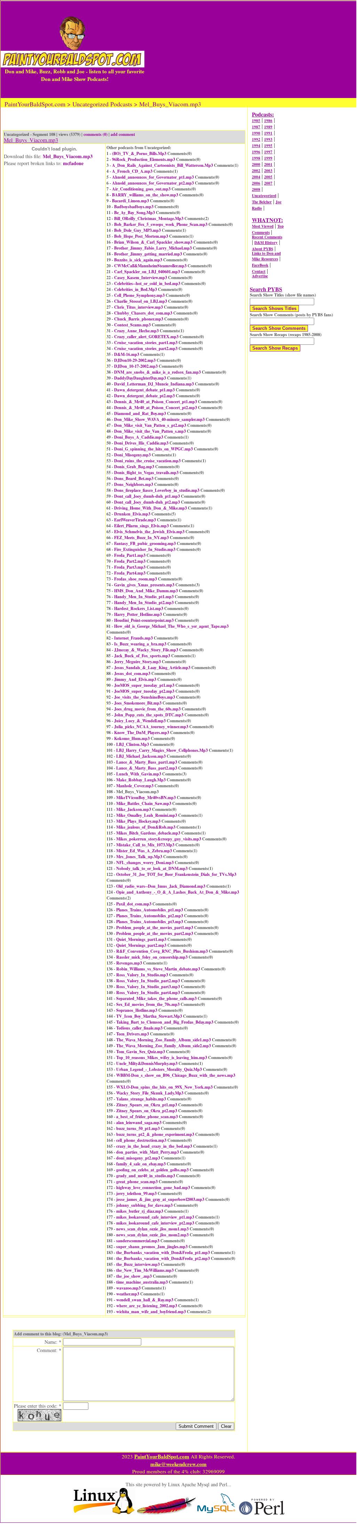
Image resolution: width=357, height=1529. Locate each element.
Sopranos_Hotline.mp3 (136, 1010)
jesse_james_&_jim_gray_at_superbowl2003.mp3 (160, 1199)
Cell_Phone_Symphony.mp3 (139, 295)
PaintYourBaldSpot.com (161, 1456)
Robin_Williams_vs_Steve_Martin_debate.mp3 (158, 969)
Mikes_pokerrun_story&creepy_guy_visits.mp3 (158, 839)
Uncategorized (264, 195)
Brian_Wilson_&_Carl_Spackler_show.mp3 (153, 242)
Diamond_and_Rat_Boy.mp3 (140, 413)
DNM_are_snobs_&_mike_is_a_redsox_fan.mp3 (157, 372)
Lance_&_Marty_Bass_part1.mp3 (146, 762)
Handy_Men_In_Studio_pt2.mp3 (144, 602)
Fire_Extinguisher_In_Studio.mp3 (144, 549)
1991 (268, 133)
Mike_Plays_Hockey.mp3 (138, 821)
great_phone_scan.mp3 (137, 1182)
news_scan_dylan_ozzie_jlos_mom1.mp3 (152, 1229)
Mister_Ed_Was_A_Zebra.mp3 (144, 851)
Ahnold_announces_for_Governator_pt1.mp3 (153, 177)
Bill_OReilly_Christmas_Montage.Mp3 (148, 218)
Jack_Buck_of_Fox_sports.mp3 (142, 656)
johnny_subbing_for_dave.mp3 (144, 1205)
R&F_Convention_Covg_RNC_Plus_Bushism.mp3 (162, 951)
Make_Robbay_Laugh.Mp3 (141, 780)
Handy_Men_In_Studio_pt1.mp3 (144, 597)
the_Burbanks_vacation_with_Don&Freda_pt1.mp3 (163, 1252)
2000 (256, 164)
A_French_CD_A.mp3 (132, 171)
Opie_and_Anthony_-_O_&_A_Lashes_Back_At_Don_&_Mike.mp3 (177, 892)
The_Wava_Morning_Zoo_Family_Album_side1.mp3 (163, 1040)
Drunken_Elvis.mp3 (132, 514)
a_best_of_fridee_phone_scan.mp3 (147, 1117)
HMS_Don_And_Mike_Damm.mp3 (146, 591)
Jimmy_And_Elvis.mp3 (135, 679)
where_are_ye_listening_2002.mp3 (146, 1306)
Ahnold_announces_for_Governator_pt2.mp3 (153, 183)
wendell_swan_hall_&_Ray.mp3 (144, 1300)
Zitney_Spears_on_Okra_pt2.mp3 (146, 1111)
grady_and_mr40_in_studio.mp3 (145, 1176)
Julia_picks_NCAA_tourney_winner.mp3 (151, 727)
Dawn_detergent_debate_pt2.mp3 (144, 396)
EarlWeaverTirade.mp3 (135, 520)
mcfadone (73, 163)
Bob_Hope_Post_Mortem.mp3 (141, 236)
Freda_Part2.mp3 (129, 561)
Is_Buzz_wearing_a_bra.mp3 (140, 644)
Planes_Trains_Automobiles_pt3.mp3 (149, 922)
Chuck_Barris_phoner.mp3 (138, 319)
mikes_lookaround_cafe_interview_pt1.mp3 (155, 1217)
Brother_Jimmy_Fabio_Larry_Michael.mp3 (153, 248)
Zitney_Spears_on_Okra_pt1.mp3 (146, 1105)
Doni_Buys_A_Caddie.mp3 (138, 437)
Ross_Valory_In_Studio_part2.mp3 (148, 981)
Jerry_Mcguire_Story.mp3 (137, 662)
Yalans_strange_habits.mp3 (141, 1099)
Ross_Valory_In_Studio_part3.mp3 (148, 987)
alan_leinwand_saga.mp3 (138, 1122)
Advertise (260, 276)
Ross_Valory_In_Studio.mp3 (142, 975)
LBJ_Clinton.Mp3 (132, 744)
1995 (268, 145)
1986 (268, 120)
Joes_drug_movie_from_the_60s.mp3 (147, 709)
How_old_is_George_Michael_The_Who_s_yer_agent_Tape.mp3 (171, 626)
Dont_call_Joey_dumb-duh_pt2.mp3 (147, 502)
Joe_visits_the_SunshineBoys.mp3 (144, 697)
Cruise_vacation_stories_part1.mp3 (145, 342)
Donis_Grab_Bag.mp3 (134, 467)
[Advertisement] (250, 49)
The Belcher (262, 202)
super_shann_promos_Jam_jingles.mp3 (152, 1247)
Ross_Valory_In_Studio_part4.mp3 (148, 992)
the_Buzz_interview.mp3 (138, 1264)
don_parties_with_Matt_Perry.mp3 (147, 1152)
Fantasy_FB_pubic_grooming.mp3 (145, 543)
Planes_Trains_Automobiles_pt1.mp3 (149, 910)
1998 (256, 158)
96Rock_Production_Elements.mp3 (143, 159)
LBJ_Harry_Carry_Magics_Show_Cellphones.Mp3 (162, 750)
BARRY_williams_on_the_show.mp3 (145, 195)
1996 (256, 152)
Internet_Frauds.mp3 (133, 638)
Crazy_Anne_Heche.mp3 (136, 331)
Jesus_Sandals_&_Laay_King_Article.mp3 (152, 667)
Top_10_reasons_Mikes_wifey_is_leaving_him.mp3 (161, 1057)
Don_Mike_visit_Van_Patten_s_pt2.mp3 (150, 425)
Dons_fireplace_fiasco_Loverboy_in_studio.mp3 (156, 490)
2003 (268, 170)
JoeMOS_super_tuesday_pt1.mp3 (144, 685)
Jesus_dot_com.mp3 (132, 673)
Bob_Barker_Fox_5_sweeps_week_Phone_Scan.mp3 (160, 224)
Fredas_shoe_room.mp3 (135, 579)
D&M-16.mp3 (126, 354)
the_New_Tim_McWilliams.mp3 (145, 1270)
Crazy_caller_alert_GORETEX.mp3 (146, 337)
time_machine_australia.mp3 (142, 1282)
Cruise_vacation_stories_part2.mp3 (145, 348)
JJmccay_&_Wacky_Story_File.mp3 (146, 650)
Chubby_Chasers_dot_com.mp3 (143, 313)
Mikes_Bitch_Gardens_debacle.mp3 (148, 833)
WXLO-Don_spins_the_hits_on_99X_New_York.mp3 (164, 1087)
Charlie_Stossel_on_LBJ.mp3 (140, 301)
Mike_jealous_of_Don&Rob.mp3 (145, 827)
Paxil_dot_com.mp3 (133, 904)
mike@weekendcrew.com (178, 1464)
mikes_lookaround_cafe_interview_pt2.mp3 (155, 1223)
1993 (268, 139)
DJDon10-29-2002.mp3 (135, 360)
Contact (258, 271)
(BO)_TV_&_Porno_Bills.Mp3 (139, 153)
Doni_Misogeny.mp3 (132, 455)
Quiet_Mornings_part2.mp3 (141, 945)
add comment (123, 134)
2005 (268, 177)
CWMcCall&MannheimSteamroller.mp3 (150, 266)
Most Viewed (262, 226)
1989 (268, 127)
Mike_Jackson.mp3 (133, 809)
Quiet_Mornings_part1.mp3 (141, 939)
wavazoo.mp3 (128, 1288)
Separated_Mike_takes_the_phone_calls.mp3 (156, 998)
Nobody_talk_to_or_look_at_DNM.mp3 (152, 868)
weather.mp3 (127, 1294)
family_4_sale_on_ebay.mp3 (141, 1164)
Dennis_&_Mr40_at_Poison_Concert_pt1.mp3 (155, 402)
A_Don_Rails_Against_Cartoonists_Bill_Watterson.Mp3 (162, 165)
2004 (256, 177)
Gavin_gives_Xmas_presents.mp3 (144, 585)
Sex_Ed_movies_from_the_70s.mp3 (148, 1004)
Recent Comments (267, 237)
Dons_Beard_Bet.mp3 (133, 478)
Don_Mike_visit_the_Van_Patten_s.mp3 (150, 431)
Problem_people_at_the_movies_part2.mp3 (154, 933)
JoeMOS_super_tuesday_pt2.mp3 (144, 691)
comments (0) (96, 134)
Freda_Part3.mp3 (129, 567)
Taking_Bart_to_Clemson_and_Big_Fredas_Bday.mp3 (164, 1022)
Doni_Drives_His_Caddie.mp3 (141, 443)
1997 (268, 152)
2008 (256, 189)
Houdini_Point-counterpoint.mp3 (144, 620)
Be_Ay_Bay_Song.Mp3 (134, 212)
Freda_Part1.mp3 (129, 555)
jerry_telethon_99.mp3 (136, 1193)
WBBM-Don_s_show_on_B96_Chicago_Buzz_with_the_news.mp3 (175, 1075)
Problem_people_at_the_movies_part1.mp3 (154, 927)
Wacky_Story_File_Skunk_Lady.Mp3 (149, 1093)
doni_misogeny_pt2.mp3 (138, 1158)
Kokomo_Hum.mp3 (132, 738)
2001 (268, 164)
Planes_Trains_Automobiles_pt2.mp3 (149, 916)
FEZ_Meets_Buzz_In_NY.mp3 (141, 537)
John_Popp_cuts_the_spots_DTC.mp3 (148, 715)
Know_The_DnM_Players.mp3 (141, 732)
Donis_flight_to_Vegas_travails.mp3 (146, 472)
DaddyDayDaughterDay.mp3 (140, 378)
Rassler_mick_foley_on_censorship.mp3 (152, 957)
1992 (256, 139)
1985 (256, 120)
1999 (268, 158)
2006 (256, 183)
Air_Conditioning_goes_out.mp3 (141, 189)
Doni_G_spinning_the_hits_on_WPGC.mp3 (153, 449)
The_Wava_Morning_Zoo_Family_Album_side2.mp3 (163, 1046)
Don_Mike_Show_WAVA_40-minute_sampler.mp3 (159, 419)
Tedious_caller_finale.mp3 (139, 1028)
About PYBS (262, 249)
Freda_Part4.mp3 (129, 573)
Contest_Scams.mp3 (132, 325)
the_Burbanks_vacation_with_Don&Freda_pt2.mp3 (163, 1258)
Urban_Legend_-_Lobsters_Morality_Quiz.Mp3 (159, 1069)
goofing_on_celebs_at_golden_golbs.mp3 (152, 1170)
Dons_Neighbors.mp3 (133, 484)
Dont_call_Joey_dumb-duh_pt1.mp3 (147, 496)
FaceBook (260, 265)
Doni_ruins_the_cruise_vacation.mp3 (147, 461)
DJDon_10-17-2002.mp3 (136, 366)
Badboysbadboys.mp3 (133, 207)
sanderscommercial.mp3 (137, 1241)
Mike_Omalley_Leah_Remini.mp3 (146, 815)
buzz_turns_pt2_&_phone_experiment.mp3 (155, 1134)
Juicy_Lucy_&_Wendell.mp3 (140, 721)
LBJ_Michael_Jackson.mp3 (141, 756)
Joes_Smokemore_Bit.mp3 (137, 703)
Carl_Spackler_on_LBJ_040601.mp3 (147, 272)
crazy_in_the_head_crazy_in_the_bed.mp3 (154, 1146)
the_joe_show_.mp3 (134, 1276)
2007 (268, 183)
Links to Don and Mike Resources (266, 256)
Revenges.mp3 (129, 963)
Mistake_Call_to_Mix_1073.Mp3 (145, 845)
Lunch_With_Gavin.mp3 (138, 774)
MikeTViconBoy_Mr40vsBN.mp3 (146, 797)
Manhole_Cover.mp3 (134, 786)
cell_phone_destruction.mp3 (141, 1140)
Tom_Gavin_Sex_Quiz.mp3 (140, 1052)
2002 (256, 170)
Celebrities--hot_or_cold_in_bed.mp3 (147, 283)
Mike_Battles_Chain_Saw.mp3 (143, 803)
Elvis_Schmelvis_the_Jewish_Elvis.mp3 (149, 532)
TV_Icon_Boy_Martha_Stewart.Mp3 (149, 1016)
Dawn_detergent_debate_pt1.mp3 (144, 390)
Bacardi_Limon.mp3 (130, 201)
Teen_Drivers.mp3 (132, 1034)
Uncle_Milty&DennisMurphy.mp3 (146, 1063)
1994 (256, 145)
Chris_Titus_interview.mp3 (138, 307)
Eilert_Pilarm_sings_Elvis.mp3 (141, 526)
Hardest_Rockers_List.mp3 (138, 608)
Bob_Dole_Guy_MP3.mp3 (137, 230)
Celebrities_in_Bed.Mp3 (135, 289)
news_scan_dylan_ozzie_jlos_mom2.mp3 (152, 1235)
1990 (256, 133)
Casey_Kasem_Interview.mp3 (140, 277)
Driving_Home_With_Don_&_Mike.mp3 (150, 508)
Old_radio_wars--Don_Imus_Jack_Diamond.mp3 (160, 886)
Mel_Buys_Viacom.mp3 (68, 156)
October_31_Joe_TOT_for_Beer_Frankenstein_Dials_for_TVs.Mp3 (176, 874)
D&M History (266, 242)
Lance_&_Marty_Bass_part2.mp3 (146, 768)
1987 (256, 127)
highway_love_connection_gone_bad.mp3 (153, 1187)
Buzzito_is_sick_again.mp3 (138, 260)
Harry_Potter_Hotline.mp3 (138, 614)
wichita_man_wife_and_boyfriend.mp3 (151, 1312)
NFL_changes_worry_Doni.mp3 (145, 862)
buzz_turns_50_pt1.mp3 (138, 1128)
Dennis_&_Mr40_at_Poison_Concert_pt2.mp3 (155, 407)
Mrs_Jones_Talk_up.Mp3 (139, 857)
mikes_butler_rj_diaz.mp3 (139, 1211)
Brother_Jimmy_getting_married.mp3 (148, 254)
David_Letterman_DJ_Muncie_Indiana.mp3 (154, 384)
